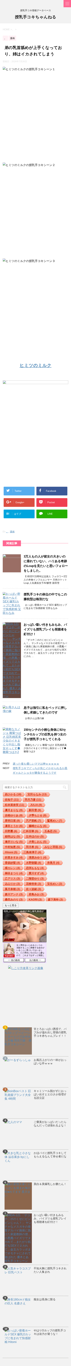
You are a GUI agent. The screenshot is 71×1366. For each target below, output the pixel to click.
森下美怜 (55, 899)
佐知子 (12, 799)
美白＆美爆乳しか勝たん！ (50, 1183)
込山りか (12, 883)
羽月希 (32, 846)
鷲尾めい (54, 820)
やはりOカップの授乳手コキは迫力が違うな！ (50, 1332)
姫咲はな (12, 836)
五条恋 (50, 831)
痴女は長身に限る (45, 1299)
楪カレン (12, 867)
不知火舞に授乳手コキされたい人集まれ (50, 1270)
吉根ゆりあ (14, 815)
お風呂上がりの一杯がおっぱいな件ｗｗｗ (50, 1061)
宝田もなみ (37, 794)
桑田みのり (14, 899)
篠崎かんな (37, 825)
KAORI (35, 899)
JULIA (36, 804)
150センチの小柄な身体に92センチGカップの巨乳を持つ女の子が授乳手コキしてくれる (45, 734)
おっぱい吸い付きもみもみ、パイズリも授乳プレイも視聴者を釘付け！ (45, 629)
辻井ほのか (35, 836)
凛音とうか (14, 825)
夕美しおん (37, 841)
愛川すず (36, 873)
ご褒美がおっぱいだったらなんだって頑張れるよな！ (50, 1123)
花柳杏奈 (33, 883)
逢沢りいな (14, 841)
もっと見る (11, 905)
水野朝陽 (33, 862)
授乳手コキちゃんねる (35, 17)
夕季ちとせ (37, 815)
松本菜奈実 (14, 804)
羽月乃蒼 (33, 799)
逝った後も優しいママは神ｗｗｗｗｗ (36, 763)
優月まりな (14, 810)
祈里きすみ (14, 857)
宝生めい (54, 883)
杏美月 (53, 862)
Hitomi (11, 852)
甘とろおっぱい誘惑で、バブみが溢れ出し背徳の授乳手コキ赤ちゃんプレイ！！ (50, 1032)
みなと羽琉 (53, 846)
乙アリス (12, 878)
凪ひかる (13, 794)
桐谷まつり (14, 873)
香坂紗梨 (12, 862)
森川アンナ (14, 894)
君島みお (36, 894)
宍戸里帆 (33, 820)
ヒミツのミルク (36, 365)
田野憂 (11, 831)
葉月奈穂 (12, 889)
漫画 (12, 531)
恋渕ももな (35, 867)
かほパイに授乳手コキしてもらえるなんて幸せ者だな (50, 1154)
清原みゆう (37, 857)
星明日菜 (12, 820)
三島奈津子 (32, 852)
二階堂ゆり (35, 878)
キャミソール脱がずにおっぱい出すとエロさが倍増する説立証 (50, 1094)
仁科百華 (30, 831)
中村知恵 (12, 846)
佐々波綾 (33, 889)
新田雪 (35, 810)
